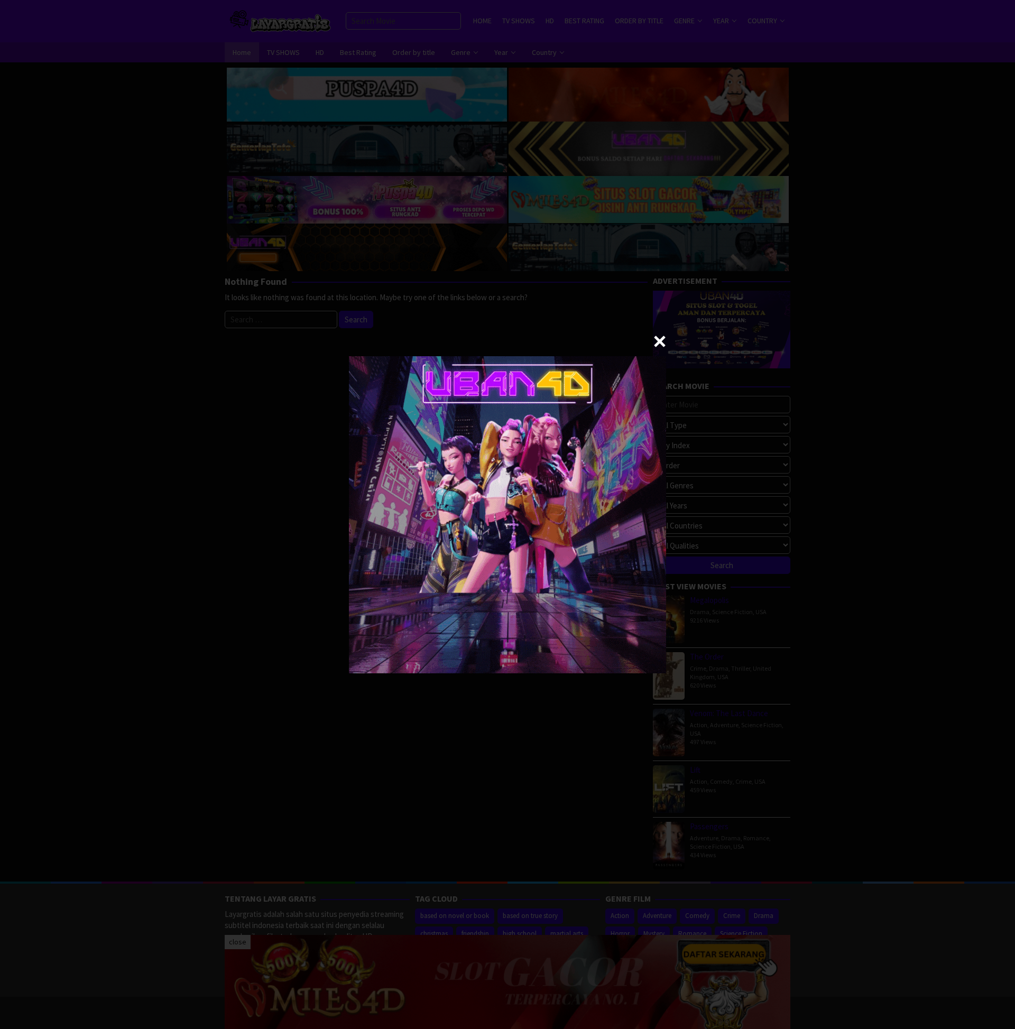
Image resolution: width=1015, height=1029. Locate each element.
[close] (659, 341)
